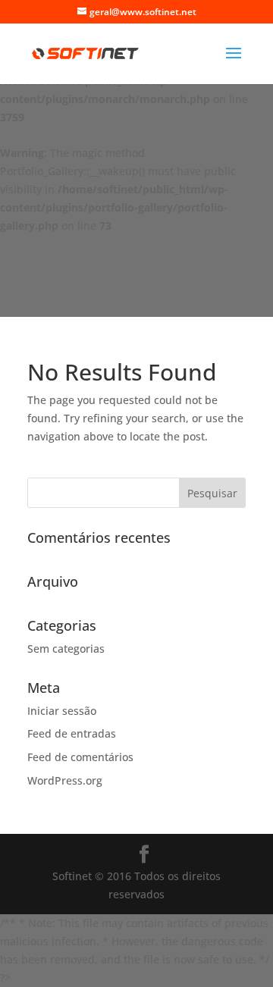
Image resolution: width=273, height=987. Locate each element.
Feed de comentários (80, 757)
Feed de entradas (71, 733)
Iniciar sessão (61, 710)
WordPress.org (64, 780)
